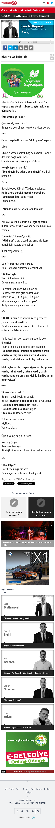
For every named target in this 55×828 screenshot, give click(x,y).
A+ (51, 55)
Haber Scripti (25, 817)
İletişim (29, 792)
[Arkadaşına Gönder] (20, 47)
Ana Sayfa (9, 789)
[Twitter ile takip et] (22, 811)
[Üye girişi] (32, 811)
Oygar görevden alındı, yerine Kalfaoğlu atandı (24, 10)
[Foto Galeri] (52, 3)
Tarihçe (47, 789)
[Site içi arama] (38, 811)
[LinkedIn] (15, 47)
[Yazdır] (26, 47)
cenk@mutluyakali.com (37, 29)
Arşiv (18, 789)
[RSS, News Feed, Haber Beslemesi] (27, 811)
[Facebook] (5, 47)
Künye (25, 789)
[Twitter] (10, 47)
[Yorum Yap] (31, 47)
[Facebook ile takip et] (17, 811)
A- (52, 58)
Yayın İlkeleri (36, 789)
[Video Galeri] (48, 3)
